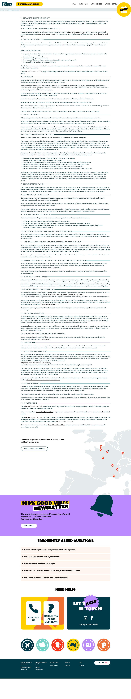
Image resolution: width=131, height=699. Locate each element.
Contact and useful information (26, 663)
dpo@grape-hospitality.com (50, 304)
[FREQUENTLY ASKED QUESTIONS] (51, 613)
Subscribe (29, 526)
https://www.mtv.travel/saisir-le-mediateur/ (35, 363)
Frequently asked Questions (26, 668)
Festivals (67, 666)
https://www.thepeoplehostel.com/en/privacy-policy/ (65, 295)
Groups (82, 666)
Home (3, 10)
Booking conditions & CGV (41, 663)
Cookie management (39, 668)
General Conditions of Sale (76, 32)
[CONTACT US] (33, 613)
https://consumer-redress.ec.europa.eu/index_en (43, 380)
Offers (114, 4)
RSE (81, 662)
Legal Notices (54, 666)
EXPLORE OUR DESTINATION (34, 448)
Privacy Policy (54, 662)
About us (67, 662)
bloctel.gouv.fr (45, 339)
